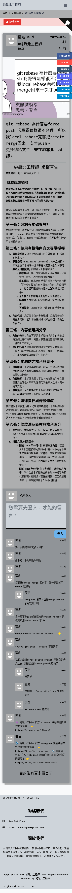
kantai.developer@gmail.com (26, 827)
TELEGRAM (64, 89)
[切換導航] (65, 5)
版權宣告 (13, 22)
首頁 (5, 13)
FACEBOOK (64, 56)
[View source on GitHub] (65, 24)
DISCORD (64, 76)
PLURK (64, 62)
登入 (60, 534)
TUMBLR (65, 69)
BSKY (64, 102)
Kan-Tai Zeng (16, 821)
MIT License (17, 234)
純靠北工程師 (12, 5)
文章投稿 (16, 13)
